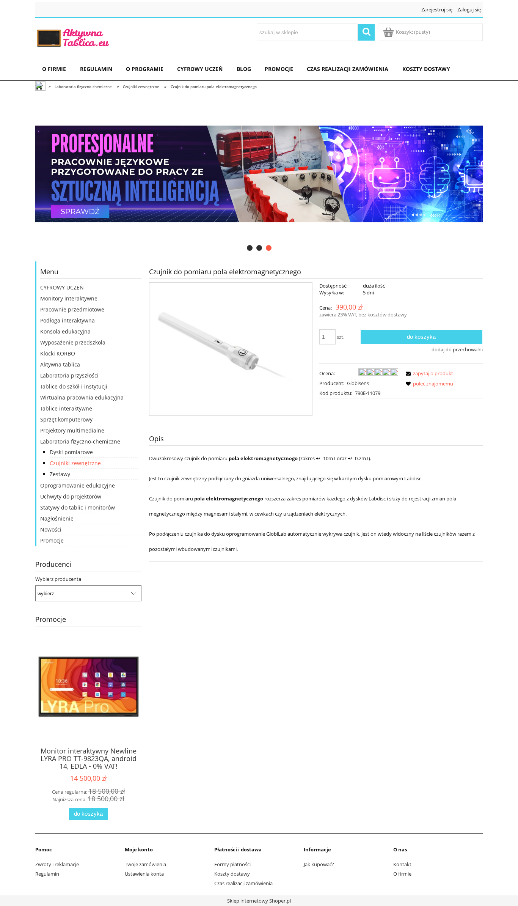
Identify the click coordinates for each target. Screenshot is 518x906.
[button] (428, 373)
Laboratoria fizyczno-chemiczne (80, 441)
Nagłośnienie (57, 518)
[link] (259, 174)
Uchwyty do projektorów (70, 496)
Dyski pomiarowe (71, 452)
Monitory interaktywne (68, 298)
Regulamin (47, 873)
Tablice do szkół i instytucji (73, 386)
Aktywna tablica (60, 364)
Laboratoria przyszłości (69, 375)
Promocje (52, 540)
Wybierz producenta (58, 579)
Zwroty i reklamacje (57, 864)
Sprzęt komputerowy (66, 419)
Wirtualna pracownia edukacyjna (82, 397)
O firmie (402, 873)
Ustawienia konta (144, 873)
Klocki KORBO (57, 353)
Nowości (50, 529)
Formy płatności (232, 864)
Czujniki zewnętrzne (75, 463)
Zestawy (60, 474)
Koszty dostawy (232, 873)
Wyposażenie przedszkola (72, 342)
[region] (259, 174)
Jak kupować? (319, 864)
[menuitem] (54, 68)
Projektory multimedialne (72, 430)
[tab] (250, 248)
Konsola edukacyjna (65, 331)
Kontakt (402, 864)
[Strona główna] (73, 37)
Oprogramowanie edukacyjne (77, 485)
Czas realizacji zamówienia (243, 883)
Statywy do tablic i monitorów (77, 507)
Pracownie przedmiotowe (72, 309)
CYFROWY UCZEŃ (62, 287)
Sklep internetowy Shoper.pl (259, 900)
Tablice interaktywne (66, 408)
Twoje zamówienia (145, 864)
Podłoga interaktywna (67, 320)
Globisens (358, 383)
